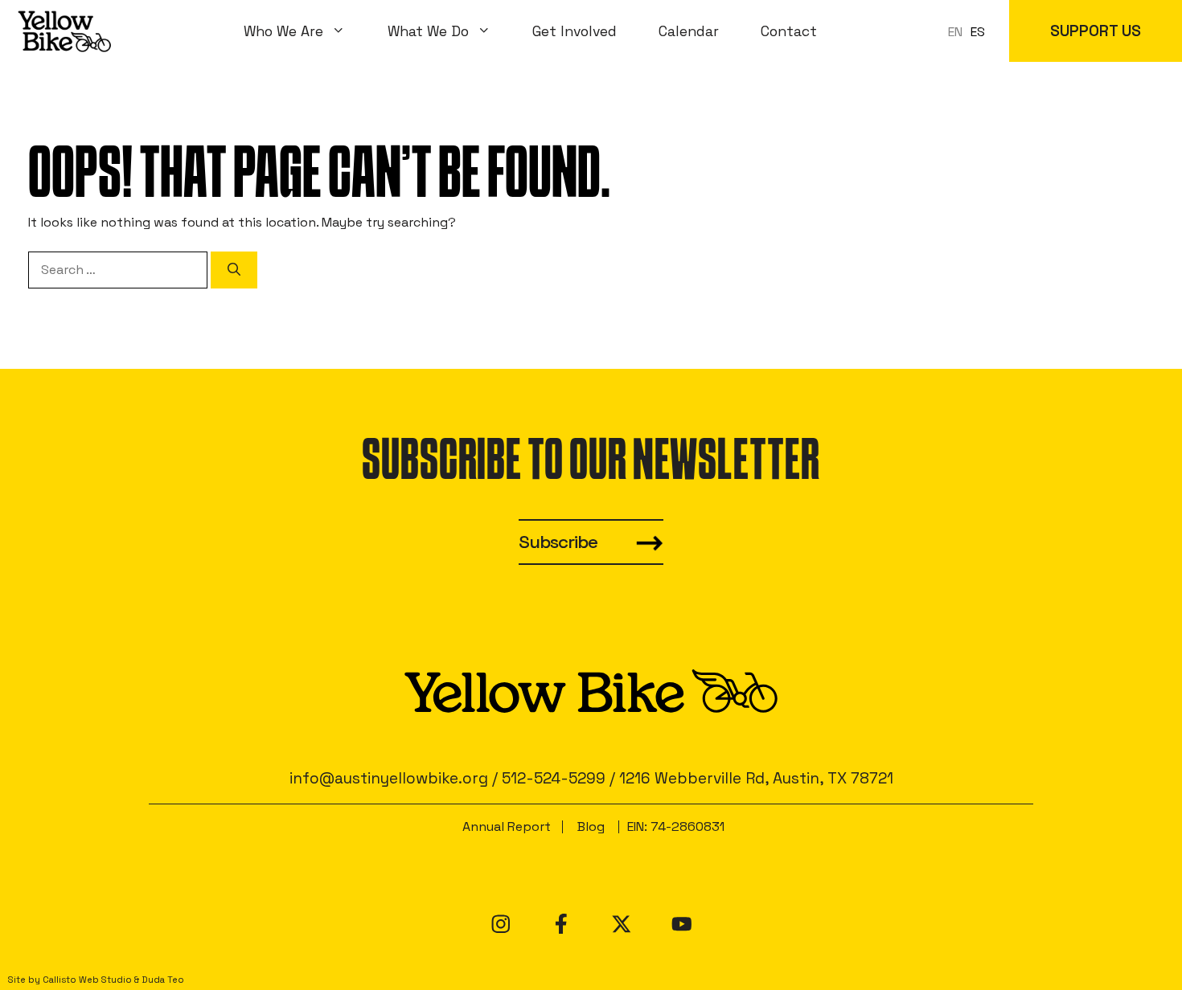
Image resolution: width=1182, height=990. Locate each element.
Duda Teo (163, 979)
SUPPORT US (1095, 31)
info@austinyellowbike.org (388, 778)
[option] (977, 32)
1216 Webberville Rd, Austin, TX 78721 (756, 778)
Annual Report (506, 826)
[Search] (234, 270)
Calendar (689, 31)
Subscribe (558, 542)
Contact (789, 31)
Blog (591, 826)
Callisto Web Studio (87, 979)
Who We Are (283, 31)
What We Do (428, 31)
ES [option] (978, 31)
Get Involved (574, 31)
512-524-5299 (553, 778)
